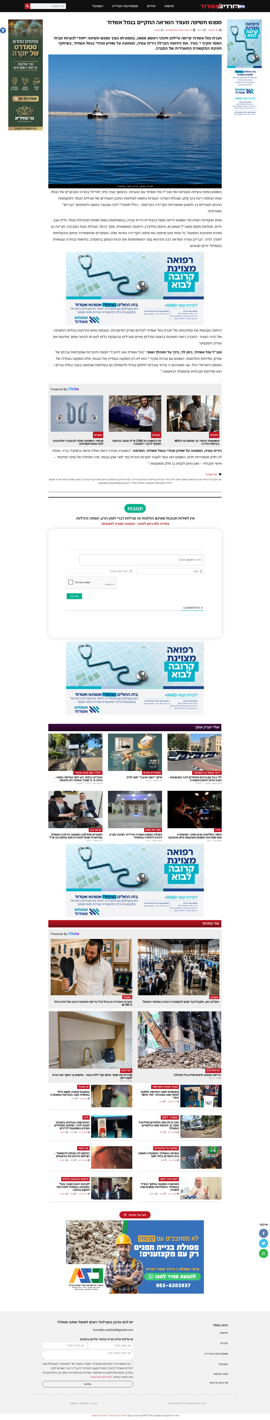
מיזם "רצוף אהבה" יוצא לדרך (144, 777)
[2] (135, 323)
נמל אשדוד (211, 474)
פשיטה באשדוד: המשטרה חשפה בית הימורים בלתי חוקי (158, 1154)
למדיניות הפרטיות (101, 1377)
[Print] (135, 1292)
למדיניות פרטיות (117, 1415)
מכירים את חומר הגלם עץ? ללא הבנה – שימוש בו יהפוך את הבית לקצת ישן (92, 1076)
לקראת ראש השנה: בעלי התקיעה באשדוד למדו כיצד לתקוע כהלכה (73, 1187)
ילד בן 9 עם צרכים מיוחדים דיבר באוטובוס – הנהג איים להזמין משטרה (195, 778)
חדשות (169, 6)
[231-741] (25, 129)
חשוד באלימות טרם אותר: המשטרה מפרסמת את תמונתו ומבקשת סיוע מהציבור (195, 835)
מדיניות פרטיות (219, 1382)
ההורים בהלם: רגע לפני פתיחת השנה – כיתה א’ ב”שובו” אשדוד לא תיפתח (78, 778)
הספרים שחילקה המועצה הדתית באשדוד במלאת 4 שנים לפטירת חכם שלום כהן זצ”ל (75, 835)
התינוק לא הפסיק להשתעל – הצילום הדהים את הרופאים (72, 1154)
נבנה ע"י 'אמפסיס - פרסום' (83, 1403)
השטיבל (97, 6)
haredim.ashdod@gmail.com (113, 1330)
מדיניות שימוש (99, 1415)
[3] (244, 116)
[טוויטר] (263, 1243)
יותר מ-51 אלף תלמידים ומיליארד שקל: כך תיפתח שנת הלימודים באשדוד (158, 1125)
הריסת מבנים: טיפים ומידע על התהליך (197, 1075)
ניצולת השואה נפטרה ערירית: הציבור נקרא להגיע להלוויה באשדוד (135, 835)
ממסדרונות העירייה (125, 6)
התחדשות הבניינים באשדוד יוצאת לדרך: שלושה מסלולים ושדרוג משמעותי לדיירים (72, 1125)
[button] (3, 30)
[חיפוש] (27, 6)
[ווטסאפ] (263, 1253)
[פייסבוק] (263, 1233)
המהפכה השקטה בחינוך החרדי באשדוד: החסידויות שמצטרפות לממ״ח (159, 1187)
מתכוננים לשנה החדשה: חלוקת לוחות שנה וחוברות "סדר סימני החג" (160, 1095)
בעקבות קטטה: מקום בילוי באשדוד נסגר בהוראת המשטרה (70, 1093)
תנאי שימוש (221, 1374)
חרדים (151, 6)
